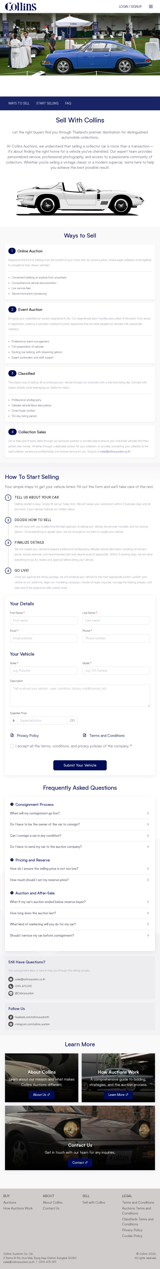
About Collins (52, 1202)
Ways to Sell (19, 103)
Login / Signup (130, 7)
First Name (17, 612)
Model (86, 663)
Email (14, 630)
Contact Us (51, 1208)
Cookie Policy (132, 1236)
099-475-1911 (23, 986)
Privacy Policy (27, 735)
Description (16, 681)
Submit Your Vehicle (80, 765)
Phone (87, 630)
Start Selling (47, 103)
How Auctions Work (17, 1208)
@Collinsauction (24, 993)
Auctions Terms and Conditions (136, 1210)
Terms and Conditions (106, 735)
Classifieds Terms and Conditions (138, 1221)
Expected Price (18, 713)
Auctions (9, 1202)
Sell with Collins (93, 1202)
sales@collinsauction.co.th (115, 451)
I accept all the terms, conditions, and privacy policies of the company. (73, 746)
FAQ (68, 103)
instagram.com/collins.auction (32, 1024)
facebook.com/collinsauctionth (32, 1017)
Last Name (89, 612)
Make (14, 663)
